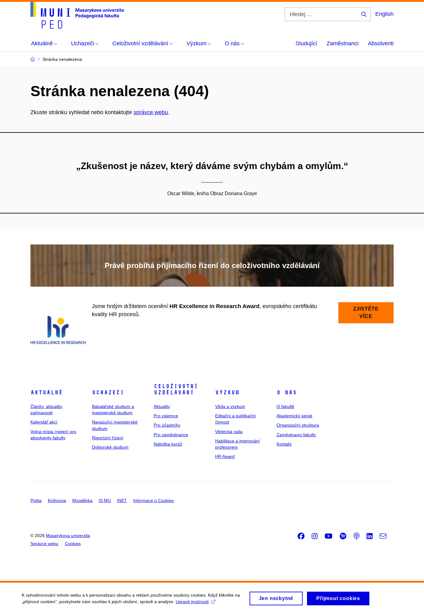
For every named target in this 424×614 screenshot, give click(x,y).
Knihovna (57, 500)
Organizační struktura (298, 425)
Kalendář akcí (43, 421)
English (384, 14)
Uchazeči (108, 392)
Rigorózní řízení (107, 437)
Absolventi (381, 43)
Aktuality (162, 406)
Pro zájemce (166, 415)
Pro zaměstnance (171, 434)
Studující (306, 43)
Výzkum (227, 392)
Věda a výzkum (230, 406)
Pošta (36, 500)
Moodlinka (82, 500)
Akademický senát (294, 415)
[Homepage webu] (77, 15)
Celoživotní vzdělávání (176, 389)
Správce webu (44, 543)
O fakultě (285, 406)
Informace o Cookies (153, 500)
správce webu (150, 112)
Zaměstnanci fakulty (296, 434)
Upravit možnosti (192, 601)
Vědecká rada (228, 431)
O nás (287, 392)
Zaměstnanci (343, 43)
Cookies (73, 543)
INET (122, 500)
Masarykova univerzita (68, 535)
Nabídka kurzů (168, 443)
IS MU (105, 500)
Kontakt (284, 443)
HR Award (225, 456)
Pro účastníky (167, 425)
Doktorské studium (110, 447)
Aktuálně (46, 392)
